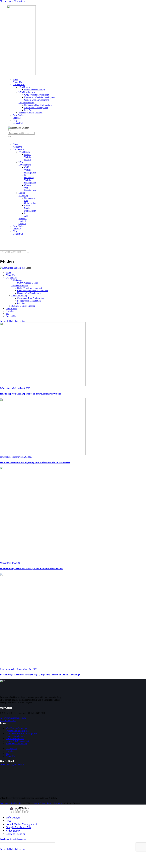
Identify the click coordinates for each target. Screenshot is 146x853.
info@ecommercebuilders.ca (13, 718)
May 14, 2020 (13, 563)
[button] (1, 254)
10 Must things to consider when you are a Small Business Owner (31, 568)
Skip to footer (20, 1)
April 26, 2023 (25, 457)
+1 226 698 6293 (8, 720)
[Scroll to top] (1, 851)
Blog (2, 669)
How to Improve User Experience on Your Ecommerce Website (30, 394)
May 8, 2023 (24, 388)
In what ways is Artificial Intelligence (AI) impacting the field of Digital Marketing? (40, 674)
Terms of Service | (55, 803)
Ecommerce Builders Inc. (11, 803)
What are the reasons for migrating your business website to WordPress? (35, 462)
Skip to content (7, 1)
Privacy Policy (39, 803)
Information (5, 388)
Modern (15, 388)
